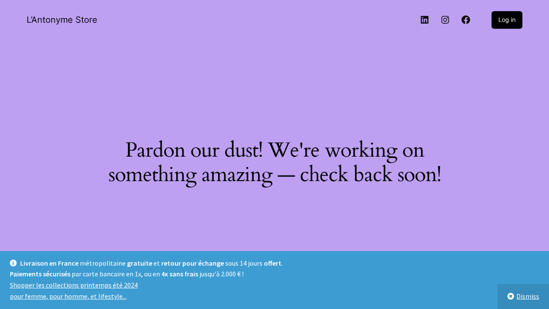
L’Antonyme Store (62, 20)
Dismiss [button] (527, 296)
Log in (507, 19)
